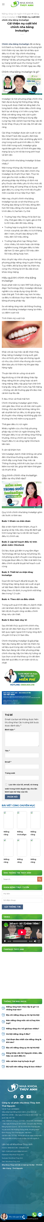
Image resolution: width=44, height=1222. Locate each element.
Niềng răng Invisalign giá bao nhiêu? (35, 860)
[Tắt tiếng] (35, 941)
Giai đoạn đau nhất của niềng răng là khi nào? (23, 1040)
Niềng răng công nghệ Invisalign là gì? (8, 860)
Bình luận (10, 730)
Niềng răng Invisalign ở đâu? (21, 860)
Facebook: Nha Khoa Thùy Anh (13, 1155)
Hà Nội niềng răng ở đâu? (18, 1034)
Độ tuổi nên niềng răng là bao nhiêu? (24, 1066)
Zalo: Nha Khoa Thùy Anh (11, 1161)
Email (8, 762)
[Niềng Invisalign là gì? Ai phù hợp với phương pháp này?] (22, 820)
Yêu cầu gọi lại (15, 1217)
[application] (22, 932)
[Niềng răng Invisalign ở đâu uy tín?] (8, 820)
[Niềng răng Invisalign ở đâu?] (22, 848)
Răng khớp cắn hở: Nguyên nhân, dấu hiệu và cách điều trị (24, 1054)
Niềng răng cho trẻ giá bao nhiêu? (22, 1028)
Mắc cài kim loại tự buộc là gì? (20, 1061)
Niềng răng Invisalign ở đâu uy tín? (8, 833)
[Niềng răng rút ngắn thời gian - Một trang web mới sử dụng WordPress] (22, 4)
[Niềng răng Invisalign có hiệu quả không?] (35, 820)
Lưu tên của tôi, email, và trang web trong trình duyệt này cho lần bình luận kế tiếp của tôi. (21, 788)
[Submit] (39, 879)
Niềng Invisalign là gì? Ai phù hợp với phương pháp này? (21, 833)
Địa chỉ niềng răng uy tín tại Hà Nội (22, 1015)
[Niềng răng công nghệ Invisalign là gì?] (8, 848)
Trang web (10, 773)
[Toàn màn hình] (39, 941)
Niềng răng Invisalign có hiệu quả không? (35, 833)
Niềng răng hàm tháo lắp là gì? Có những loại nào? (22, 1008)
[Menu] (3, 4)
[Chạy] (5, 941)
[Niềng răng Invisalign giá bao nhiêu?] (35, 848)
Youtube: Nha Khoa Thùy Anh (12, 1158)
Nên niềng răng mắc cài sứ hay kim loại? (23, 1021)
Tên (7, 751)
